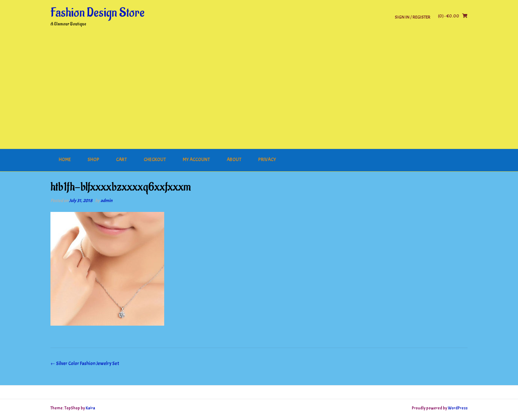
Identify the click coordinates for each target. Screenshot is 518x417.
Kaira (90, 408)
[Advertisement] (259, 92)
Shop (93, 160)
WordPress (458, 408)
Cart (121, 160)
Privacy (267, 160)
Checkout (155, 160)
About (234, 160)
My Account (196, 160)
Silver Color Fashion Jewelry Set (84, 364)
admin (106, 201)
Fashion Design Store (97, 13)
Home (65, 160)
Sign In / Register (412, 17)
